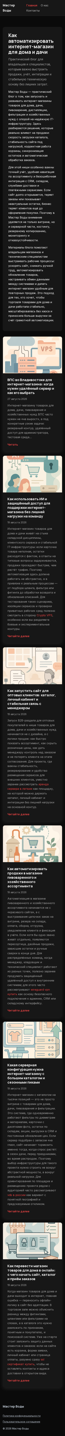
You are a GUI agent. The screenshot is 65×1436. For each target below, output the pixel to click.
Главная (31, 5)
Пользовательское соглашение (21, 1421)
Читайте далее (18, 636)
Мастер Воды (13, 1406)
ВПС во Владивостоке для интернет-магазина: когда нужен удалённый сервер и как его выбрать (30, 386)
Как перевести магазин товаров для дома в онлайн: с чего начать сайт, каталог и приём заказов (31, 1272)
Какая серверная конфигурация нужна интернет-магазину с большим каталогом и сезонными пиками (26, 1074)
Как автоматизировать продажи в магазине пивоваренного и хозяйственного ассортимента (27, 877)
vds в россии (16, 1195)
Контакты (33, 10)
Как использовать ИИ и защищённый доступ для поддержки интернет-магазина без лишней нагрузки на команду (28, 507)
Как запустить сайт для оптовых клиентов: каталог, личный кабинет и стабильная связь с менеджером (31, 699)
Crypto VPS (44, 615)
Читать (12, 444)
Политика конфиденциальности (22, 1415)
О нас (44, 5)
